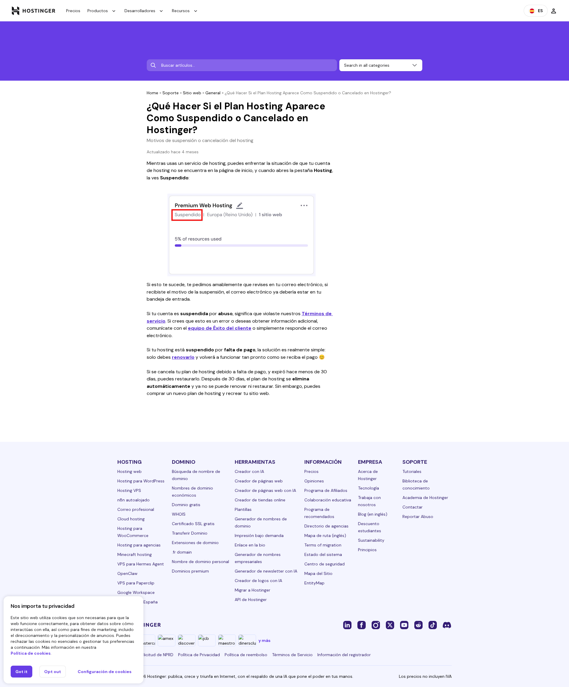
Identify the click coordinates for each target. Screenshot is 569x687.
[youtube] (404, 625)
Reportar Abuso (417, 516)
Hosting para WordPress (140, 481)
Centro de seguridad (324, 564)
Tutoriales (411, 471)
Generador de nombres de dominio (261, 522)
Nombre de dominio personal (200, 561)
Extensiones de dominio (195, 542)
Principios (367, 549)
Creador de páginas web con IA (265, 490)
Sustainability (371, 540)
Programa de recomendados (319, 513)
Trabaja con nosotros (369, 501)
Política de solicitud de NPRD (145, 654)
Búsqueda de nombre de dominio (196, 475)
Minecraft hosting (134, 554)
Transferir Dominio (189, 533)
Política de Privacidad (199, 654)
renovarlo (183, 357)
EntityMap (314, 583)
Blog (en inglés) (372, 514)
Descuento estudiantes (369, 527)
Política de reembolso (246, 654)
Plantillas (243, 509)
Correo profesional (135, 509)
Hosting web (129, 471)
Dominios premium (190, 571)
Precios (73, 10)
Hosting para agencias (139, 545)
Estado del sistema (323, 554)
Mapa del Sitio (318, 573)
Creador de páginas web (259, 481)
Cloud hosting (131, 519)
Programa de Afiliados (325, 490)
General (212, 92)
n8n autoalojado (133, 500)
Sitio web (192, 92)
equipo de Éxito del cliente (219, 328)
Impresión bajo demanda (259, 535)
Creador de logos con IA (258, 580)
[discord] (447, 625)
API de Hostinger (251, 599)
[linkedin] (347, 625)
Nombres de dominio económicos (192, 491)
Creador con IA (249, 471)
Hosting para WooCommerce (132, 532)
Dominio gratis (186, 504)
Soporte (170, 92)
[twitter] (390, 625)
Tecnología (368, 488)
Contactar (412, 507)
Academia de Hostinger (425, 497)
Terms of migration (322, 545)
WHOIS (179, 514)
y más (264, 640)
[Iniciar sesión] (553, 11)
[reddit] (418, 625)
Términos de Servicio (292, 654)
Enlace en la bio (250, 545)
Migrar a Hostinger (252, 590)
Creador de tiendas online (260, 500)
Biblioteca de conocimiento (416, 484)
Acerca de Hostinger (368, 475)
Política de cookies (31, 653)
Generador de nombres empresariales (258, 558)
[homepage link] (33, 10)
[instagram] (376, 625)
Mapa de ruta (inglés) (325, 535)
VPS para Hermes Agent (140, 564)
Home (152, 92)
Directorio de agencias (326, 526)
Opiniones (314, 481)
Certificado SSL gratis (193, 523)
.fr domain (182, 552)
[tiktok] (432, 625)
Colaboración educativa (327, 500)
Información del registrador (344, 654)
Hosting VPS (129, 490)
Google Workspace (136, 592)
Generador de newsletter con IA (266, 571)
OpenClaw (127, 573)
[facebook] (361, 625)
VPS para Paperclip (135, 583)
